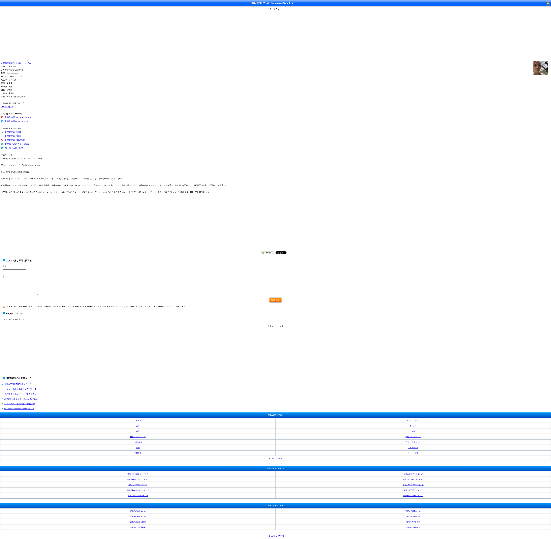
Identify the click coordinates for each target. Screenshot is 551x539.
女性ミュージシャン (413, 437)
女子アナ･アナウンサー (413, 442)
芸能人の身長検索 (413, 527)
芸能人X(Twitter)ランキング (413, 479)
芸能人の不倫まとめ (413, 516)
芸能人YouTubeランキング (413, 485)
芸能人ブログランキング (413, 474)
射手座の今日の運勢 (14, 148)
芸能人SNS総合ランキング (137, 474)
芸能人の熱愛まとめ (138, 516)
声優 (138, 448)
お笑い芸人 (138, 442)
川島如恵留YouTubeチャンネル (19, 117)
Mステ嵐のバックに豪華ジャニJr (19, 408)
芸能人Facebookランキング (138, 490)
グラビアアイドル (413, 420)
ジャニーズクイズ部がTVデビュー (19, 403)
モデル (137, 426)
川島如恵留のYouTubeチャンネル (16, 63)
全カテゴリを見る (275, 459)
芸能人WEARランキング (413, 490)
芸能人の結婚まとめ (138, 511)
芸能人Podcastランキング (413, 496)
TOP (548, 3)
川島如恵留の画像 (13, 132)
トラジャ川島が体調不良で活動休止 (20, 389)
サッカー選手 (413, 453)
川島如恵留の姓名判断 (15, 140)
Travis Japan (7, 107)
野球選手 (137, 453)
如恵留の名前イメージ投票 (17, 144)
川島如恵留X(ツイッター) (16, 121)
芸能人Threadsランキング (138, 496)
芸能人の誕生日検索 (138, 522)
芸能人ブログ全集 (275, 536)
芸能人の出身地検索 (138, 527)
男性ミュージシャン (138, 437)
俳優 (138, 431)
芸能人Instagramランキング (138, 479)
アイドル (137, 420)
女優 (413, 431)
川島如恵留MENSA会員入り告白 (18, 384)
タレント (413, 426)
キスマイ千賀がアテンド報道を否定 (20, 394)
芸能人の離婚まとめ (413, 511)
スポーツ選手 (413, 448)
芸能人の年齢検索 (413, 522)
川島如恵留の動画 (13, 136)
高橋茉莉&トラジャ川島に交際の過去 (21, 399)
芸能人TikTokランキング (137, 485)
